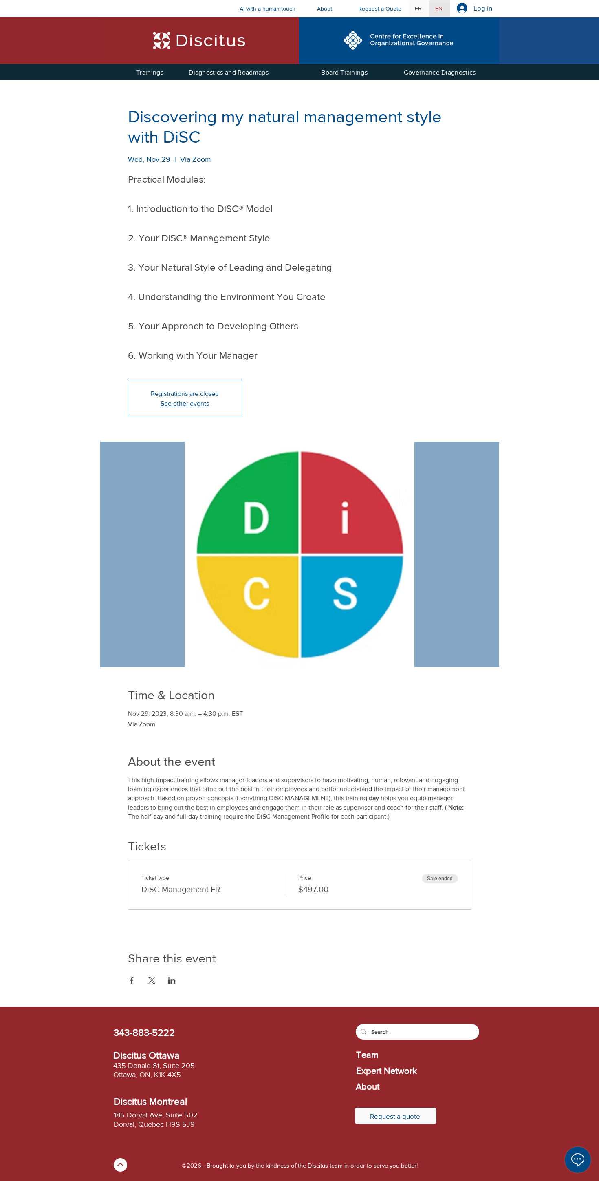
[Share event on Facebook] (132, 980)
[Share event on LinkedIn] (172, 980)
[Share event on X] (152, 980)
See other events (185, 403)
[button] (331, 8)
